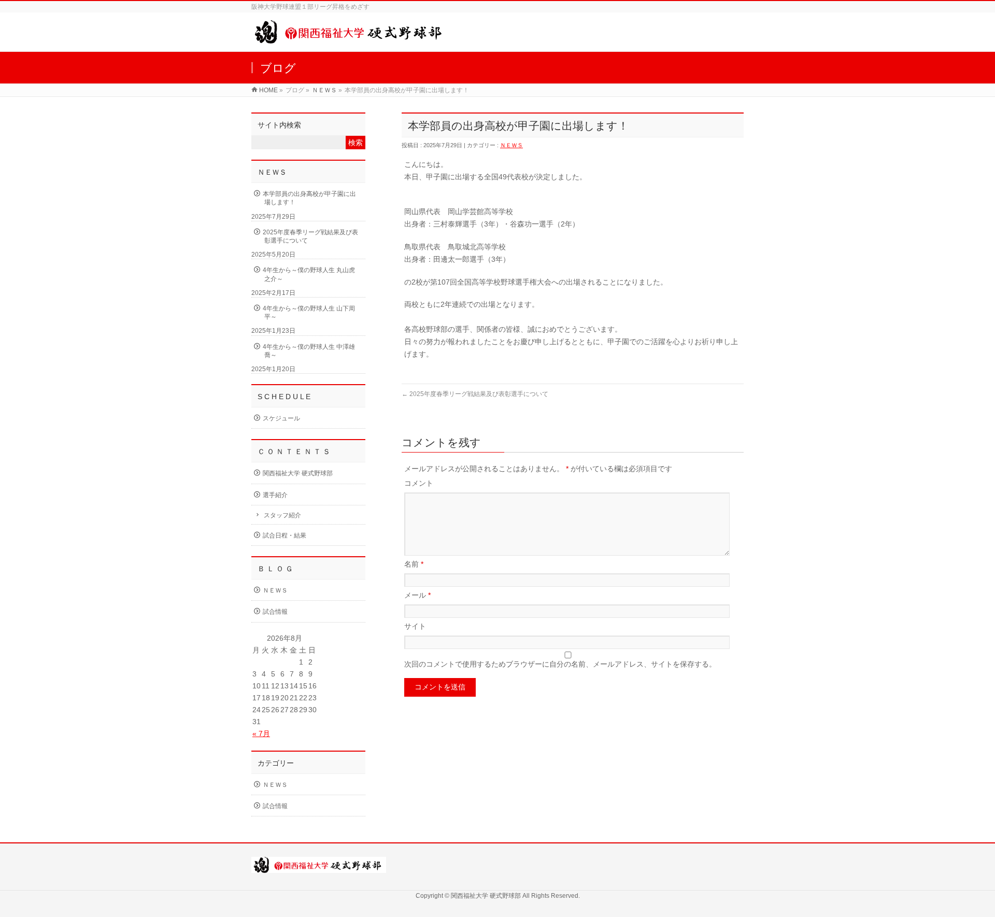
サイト (415, 626)
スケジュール (281, 418)
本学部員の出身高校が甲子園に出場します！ (309, 198)
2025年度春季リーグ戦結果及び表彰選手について (475, 394)
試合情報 (275, 611)
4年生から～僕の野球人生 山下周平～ (309, 312)
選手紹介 (275, 495)
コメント (418, 483)
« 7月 (261, 733)
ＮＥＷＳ (324, 90)
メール (417, 595)
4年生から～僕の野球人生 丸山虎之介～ (309, 274)
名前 (413, 564)
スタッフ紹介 (282, 515)
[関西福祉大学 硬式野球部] (350, 38)
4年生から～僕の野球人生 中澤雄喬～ (309, 351)
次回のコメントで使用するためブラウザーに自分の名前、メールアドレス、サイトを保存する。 (560, 664)
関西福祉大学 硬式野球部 (298, 473)
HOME (268, 90)
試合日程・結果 (284, 535)
